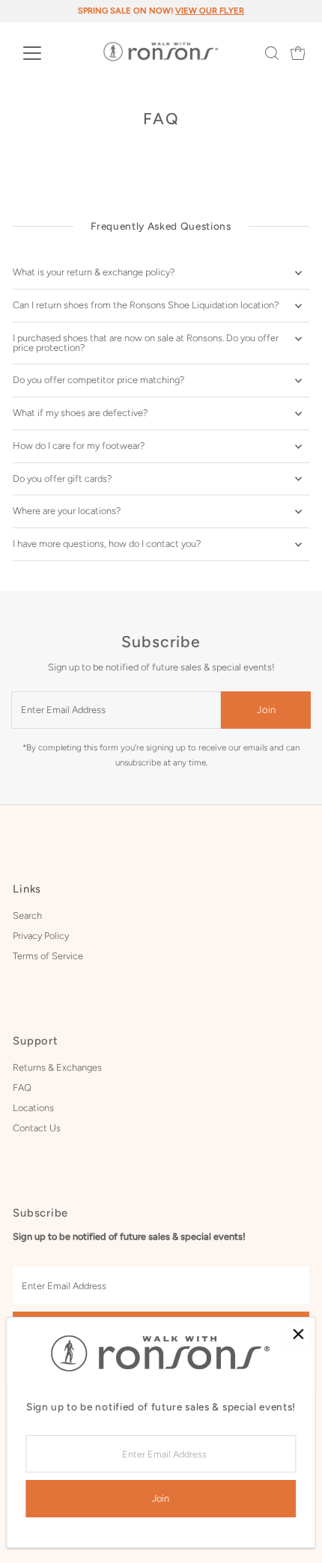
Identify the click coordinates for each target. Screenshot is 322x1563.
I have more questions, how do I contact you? (107, 543)
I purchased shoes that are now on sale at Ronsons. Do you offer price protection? (146, 342)
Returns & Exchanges (57, 1067)
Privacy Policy (41, 935)
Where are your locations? (67, 510)
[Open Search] (272, 53)
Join (266, 709)
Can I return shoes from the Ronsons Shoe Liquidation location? (146, 305)
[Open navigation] (48, 53)
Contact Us (37, 1128)
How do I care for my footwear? (79, 445)
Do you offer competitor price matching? (98, 379)
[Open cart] (298, 53)
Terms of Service (48, 955)
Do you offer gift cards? (62, 478)
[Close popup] (298, 1334)
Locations (33, 1107)
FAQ (22, 1087)
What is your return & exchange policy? (93, 272)
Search (27, 915)
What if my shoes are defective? (80, 412)
